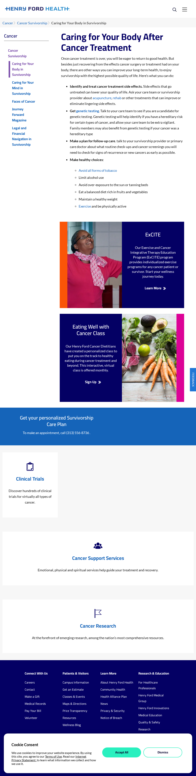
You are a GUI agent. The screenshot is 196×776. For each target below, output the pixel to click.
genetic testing (87, 111)
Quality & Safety (149, 722)
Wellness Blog (72, 725)
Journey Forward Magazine (19, 114)
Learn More (153, 288)
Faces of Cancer (23, 101)
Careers (30, 682)
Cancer (7, 23)
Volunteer (31, 718)
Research (144, 729)
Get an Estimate (73, 689)
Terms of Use (53, 756)
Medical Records (35, 703)
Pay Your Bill (33, 711)
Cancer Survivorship (32, 23)
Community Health (112, 689)
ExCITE (153, 234)
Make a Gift (32, 696)
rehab (117, 98)
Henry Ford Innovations (153, 708)
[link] (51, 9)
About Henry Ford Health (116, 682)
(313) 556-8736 (77, 433)
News (104, 703)
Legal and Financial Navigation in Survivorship (21, 136)
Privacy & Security (112, 711)
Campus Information (76, 682)
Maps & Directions (74, 703)
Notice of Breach (111, 718)
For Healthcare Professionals (148, 685)
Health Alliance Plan (113, 696)
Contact (30, 689)
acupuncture (102, 98)
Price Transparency (75, 711)
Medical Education (150, 715)
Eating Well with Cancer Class (91, 329)
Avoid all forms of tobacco (98, 170)
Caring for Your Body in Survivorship (23, 69)
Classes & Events (74, 696)
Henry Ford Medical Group (151, 698)
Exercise (85, 206)
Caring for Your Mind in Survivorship (23, 88)
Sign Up (90, 382)
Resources (69, 718)
